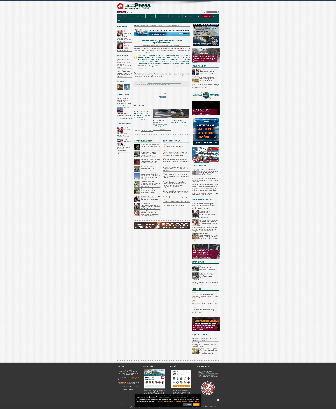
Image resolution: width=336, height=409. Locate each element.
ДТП (214, 16)
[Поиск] (218, 12)
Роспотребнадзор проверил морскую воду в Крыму (202, 256)
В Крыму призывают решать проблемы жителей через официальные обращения (150, 197)
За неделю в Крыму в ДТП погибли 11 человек (202, 113)
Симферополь (140, 16)
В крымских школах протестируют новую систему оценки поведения (204, 189)
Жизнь (172, 16)
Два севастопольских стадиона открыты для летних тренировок (207, 78)
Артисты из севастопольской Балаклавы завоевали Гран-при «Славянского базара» (124, 113)
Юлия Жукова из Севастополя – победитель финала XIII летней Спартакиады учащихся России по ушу (124, 146)
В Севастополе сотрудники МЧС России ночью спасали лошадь (150, 146)
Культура (178, 16)
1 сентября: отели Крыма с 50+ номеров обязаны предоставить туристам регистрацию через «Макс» (124, 73)
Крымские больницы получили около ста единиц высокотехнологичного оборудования (150, 184)
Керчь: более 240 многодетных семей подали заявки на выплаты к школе (176, 191)
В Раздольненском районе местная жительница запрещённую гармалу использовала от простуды (175, 161)
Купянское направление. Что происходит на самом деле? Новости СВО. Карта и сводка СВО (204, 327)
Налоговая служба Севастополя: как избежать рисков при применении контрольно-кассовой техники (124, 63)
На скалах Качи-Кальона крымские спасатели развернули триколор (149, 190)
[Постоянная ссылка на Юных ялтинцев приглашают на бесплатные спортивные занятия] (120, 132)
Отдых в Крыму (188, 16)
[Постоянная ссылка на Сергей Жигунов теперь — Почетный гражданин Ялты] (120, 49)
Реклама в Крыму (203, 372)
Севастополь (150, 16)
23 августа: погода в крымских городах (176, 201)
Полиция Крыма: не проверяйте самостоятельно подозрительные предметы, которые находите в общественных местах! (174, 184)
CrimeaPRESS (154, 45)
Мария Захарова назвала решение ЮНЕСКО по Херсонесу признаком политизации (124, 102)
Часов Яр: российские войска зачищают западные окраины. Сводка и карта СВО (205, 296)
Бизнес (165, 16)
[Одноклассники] (162, 97)
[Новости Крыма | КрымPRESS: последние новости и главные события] (134, 9)
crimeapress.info (124, 383)
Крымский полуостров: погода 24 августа (174, 147)
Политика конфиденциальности (208, 374)
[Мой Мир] (164, 97)
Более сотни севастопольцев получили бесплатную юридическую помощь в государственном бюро (205, 237)
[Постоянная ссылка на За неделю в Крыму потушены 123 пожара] (180, 117)
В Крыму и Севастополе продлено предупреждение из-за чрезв (148, 12)
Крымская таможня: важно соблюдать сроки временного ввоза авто (208, 267)
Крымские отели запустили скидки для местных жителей (204, 339)
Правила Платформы (205, 371)
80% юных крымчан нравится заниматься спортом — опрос (148, 168)
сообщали (180, 48)
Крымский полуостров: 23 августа (174, 205)
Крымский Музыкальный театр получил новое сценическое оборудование (208, 71)
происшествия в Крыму (147, 130)
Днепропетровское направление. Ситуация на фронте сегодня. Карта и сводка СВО (205, 311)
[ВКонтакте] (160, 97)
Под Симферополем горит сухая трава (176, 197)
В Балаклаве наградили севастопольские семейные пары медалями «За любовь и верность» (124, 36)
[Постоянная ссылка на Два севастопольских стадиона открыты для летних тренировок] (195, 82)
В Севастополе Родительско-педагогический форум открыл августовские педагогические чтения (150, 206)
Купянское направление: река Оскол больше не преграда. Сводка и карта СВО (205, 303)
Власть (159, 16)
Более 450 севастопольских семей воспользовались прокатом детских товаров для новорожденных (150, 213)
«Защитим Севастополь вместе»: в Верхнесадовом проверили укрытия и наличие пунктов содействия (176, 153)
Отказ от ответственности (206, 375)
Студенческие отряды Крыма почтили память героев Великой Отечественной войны (149, 154)
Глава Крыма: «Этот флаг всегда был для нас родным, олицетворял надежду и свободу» (150, 176)
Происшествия (206, 16)
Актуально (131, 16)
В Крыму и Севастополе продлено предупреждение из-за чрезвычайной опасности (175, 168)
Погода (197, 16)
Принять (196, 404)
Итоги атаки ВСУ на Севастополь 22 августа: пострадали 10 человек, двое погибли (176, 176)
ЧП (119, 20)
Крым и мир (121, 16)
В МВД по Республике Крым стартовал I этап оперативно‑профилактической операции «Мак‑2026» (205, 86)
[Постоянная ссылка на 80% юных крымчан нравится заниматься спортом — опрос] (137, 172)
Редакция (201, 370)
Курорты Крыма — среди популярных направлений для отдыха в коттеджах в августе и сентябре (208, 351)
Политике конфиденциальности (165, 401)
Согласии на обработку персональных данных (187, 401)
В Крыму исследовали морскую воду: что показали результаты (205, 194)
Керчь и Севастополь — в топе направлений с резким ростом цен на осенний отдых (205, 344)
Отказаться (188, 404)
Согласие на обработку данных (208, 376)
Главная (137, 25)
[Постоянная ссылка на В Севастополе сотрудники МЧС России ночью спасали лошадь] (137, 150)
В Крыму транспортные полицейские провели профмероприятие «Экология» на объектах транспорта (204, 276)
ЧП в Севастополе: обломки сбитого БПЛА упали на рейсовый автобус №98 (150, 161)
